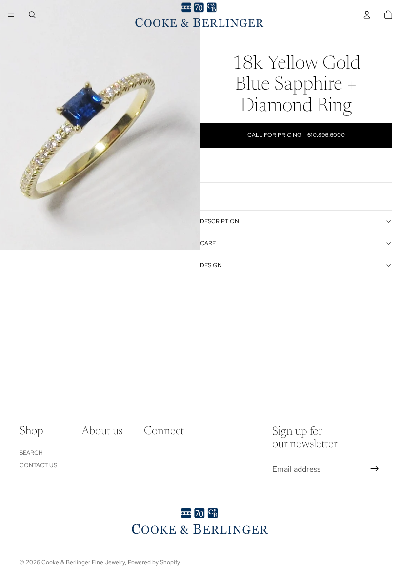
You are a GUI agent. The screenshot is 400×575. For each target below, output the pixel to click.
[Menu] (11, 14)
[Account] (367, 14)
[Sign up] (374, 469)
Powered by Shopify (154, 562)
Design (211, 265)
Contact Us (38, 465)
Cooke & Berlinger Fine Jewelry (83, 562)
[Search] (32, 14)
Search (31, 452)
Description (219, 221)
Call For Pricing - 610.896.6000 (296, 135)
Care (208, 243)
